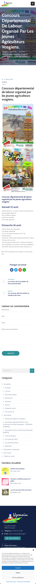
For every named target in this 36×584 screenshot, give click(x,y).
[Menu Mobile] (33, 4)
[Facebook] (11, 270)
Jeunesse (8, 402)
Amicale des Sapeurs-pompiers (15, 419)
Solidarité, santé (10, 408)
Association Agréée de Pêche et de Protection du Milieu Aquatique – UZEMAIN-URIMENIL (18, 424)
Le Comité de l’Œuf (11, 439)
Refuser (18, 573)
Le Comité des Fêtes (11, 443)
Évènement (9, 398)
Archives (22, 52)
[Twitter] (16, 270)
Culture (7, 391)
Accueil (4, 52)
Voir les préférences (18, 577)
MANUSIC (8, 446)
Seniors (7, 405)
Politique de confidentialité (23, 581)
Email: (15, 534)
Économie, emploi (11, 395)
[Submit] (32, 370)
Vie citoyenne (9, 412)
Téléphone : (13, 531)
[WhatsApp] (24, 270)
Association (7, 415)
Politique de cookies (11, 581)
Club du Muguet (10, 436)
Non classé (7, 453)
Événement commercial (11, 450)
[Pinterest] (20, 270)
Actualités (13, 52)
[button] (33, 550)
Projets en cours (9, 456)
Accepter (18, 568)
